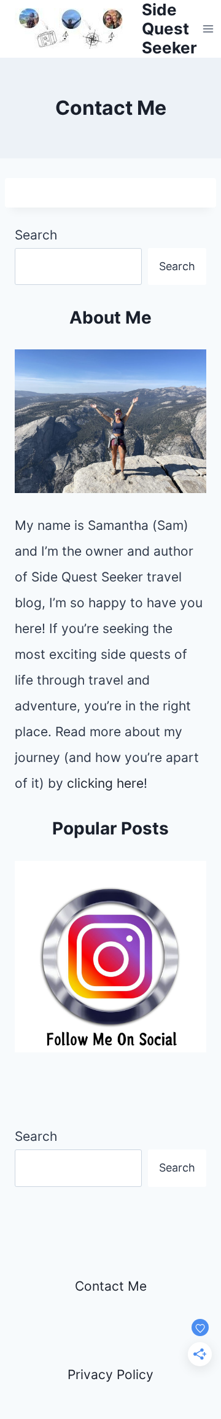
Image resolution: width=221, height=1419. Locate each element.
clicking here (105, 783)
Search (36, 235)
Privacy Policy (110, 1374)
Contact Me (111, 1286)
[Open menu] (208, 28)
